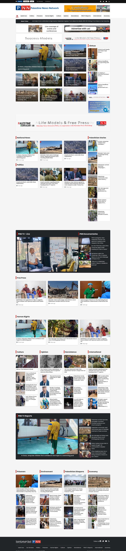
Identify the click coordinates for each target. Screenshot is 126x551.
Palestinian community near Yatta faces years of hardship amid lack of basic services (100, 429)
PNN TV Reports (86, 16)
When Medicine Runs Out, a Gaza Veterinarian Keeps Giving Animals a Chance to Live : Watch (99, 453)
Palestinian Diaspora (74, 471)
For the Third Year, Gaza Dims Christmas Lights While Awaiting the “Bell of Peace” (100, 247)
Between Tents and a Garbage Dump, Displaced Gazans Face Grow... (74, 53)
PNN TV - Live (24, 234)
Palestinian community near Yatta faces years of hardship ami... (27, 98)
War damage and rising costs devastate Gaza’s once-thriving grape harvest (100, 437)
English (20, 1)
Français (26, 1)
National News (23, 138)
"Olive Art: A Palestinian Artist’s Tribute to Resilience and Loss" (99, 263)
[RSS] (109, 1)
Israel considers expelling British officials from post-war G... (50, 83)
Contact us (47, 1)
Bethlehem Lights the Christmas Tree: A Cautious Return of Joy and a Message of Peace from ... (100, 256)
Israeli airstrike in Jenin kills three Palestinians (74, 69)
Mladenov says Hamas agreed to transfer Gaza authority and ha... (74, 83)
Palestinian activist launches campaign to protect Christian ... (27, 83)
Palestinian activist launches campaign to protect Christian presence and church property (100, 422)
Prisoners (39, 16)
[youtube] (106, 1)
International (97, 16)
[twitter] (103, 1)
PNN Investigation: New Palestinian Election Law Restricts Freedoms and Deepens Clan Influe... (98, 240)
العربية (32, 1)
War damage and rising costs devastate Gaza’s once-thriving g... (49, 98)
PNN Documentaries (89, 234)
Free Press (21, 278)
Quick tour (24, 16)
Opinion (66, 16)
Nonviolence (75, 16)
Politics (32, 16)
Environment (47, 471)
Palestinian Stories (97, 138)
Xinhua (92, 46)
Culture (58, 16)
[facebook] (101, 1)
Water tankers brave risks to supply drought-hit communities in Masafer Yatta (100, 446)
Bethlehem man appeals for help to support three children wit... (75, 98)
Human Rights (49, 16)
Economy (107, 16)
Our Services (40, 1)
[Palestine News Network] (37, 7)
